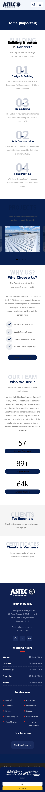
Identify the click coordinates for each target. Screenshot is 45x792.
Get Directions (22, 745)
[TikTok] (22, 638)
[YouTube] (29, 638)
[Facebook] (15, 638)
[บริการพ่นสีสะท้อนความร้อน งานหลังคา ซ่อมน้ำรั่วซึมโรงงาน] (11, 5)
